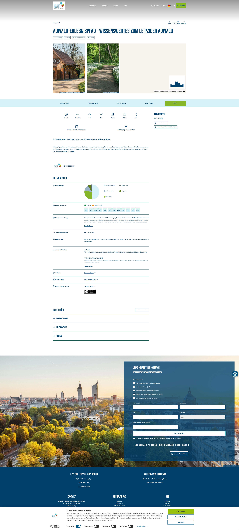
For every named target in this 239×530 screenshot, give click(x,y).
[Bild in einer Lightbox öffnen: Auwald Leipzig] (103, 68)
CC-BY (83, 92)
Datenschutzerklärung (151, 438)
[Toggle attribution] (184, 91)
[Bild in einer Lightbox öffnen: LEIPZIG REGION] (57, 165)
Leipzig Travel (56, 22)
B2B (125, 5)
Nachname (136, 403)
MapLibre (156, 91)
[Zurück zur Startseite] (59, 5)
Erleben (104, 5)
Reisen (115, 5)
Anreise (119, 501)
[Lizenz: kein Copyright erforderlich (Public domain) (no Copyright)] (90, 293)
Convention (167, 506)
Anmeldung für (138, 380)
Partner (167, 501)
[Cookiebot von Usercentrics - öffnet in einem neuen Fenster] (54, 526)
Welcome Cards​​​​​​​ (119, 506)
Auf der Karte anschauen (142, 310)
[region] (153, 68)
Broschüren (119, 503)
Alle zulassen (181, 511)
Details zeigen (141, 526)
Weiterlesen (88, 226)
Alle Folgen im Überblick (155, 482)
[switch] (96, 526)
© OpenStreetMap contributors (174, 91)
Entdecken (92, 5)
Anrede (182, 412)
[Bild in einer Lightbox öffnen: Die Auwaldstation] (69, 68)
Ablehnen (181, 522)
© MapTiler (163, 91)
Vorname (183, 403)
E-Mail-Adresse (141, 422)
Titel (134, 412)
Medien (167, 503)
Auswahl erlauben (181, 517)
